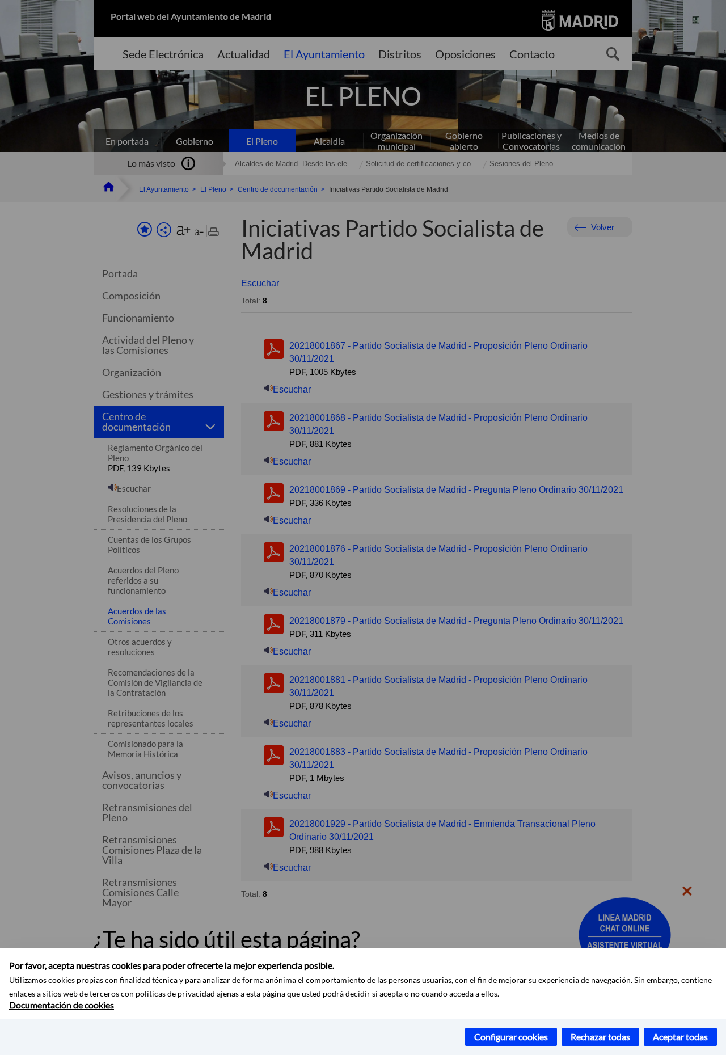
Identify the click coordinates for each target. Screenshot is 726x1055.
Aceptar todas (680, 1036)
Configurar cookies (511, 1036)
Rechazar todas (600, 1036)
